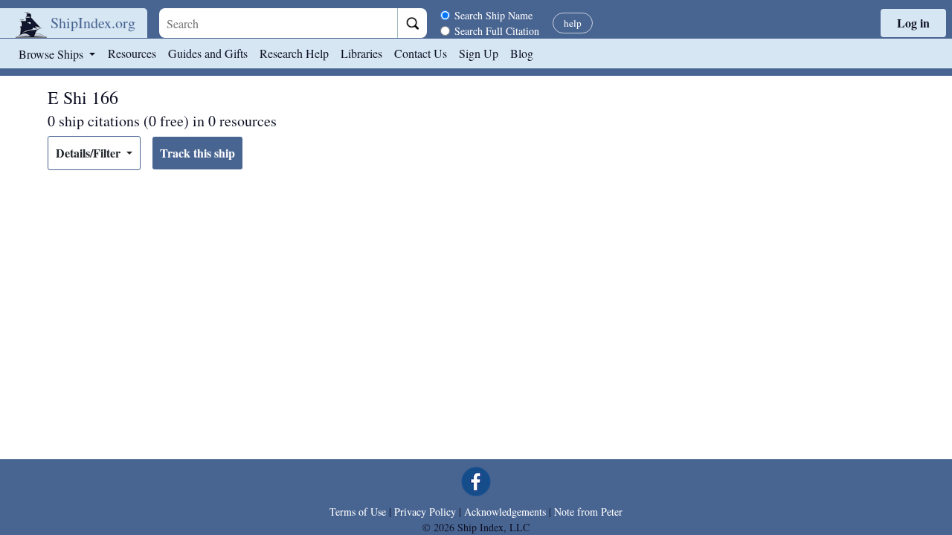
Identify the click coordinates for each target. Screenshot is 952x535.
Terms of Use (357, 512)
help (573, 23)
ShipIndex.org (93, 23)
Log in (913, 22)
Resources (132, 53)
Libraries (361, 53)
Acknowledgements (505, 512)
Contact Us (420, 53)
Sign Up (478, 53)
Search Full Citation (496, 31)
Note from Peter (588, 512)
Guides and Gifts (208, 53)
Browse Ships (52, 54)
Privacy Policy (425, 512)
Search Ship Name (493, 15)
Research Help (294, 53)
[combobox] (278, 23)
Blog (521, 53)
